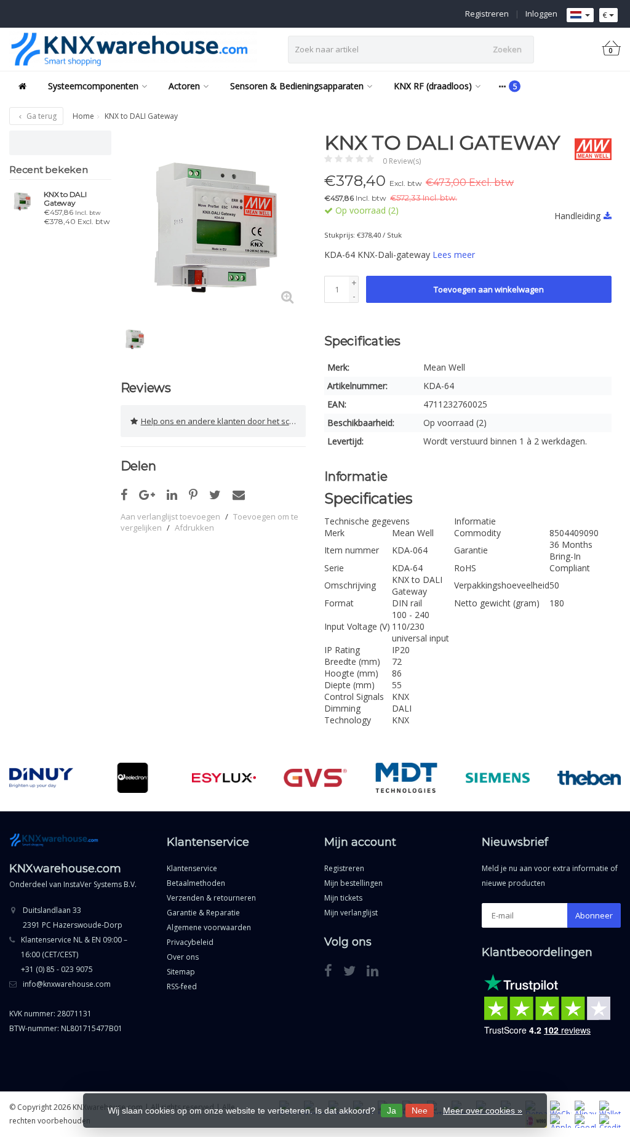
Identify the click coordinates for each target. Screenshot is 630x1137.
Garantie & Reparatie (203, 912)
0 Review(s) (402, 161)
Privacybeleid (190, 942)
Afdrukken (194, 527)
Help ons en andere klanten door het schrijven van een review (223, 421)
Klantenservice (192, 868)
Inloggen (541, 13)
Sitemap (181, 971)
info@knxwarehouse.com (67, 984)
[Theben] (589, 778)
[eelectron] (132, 778)
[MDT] (406, 778)
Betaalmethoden (196, 883)
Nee (420, 1110)
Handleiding (577, 216)
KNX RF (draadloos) (433, 86)
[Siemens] (497, 778)
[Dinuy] (41, 778)
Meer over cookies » (482, 1110)
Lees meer (454, 254)
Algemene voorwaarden (209, 927)
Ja (391, 1110)
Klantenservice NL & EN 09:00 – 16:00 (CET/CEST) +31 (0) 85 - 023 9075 (74, 954)
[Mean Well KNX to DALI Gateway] (21, 200)
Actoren (184, 86)
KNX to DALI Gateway (65, 198)
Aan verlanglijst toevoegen (170, 516)
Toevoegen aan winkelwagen (489, 289)
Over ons (183, 957)
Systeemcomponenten (93, 86)
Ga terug (41, 116)
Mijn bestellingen (353, 883)
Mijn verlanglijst (351, 912)
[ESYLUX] (223, 778)
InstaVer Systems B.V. (100, 884)
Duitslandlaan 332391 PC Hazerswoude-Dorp (72, 917)
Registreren (487, 13)
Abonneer (594, 915)
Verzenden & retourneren (211, 898)
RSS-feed (182, 986)
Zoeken (507, 49)
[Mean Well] (588, 149)
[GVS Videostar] (315, 778)
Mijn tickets (343, 898)
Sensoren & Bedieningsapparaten (297, 86)
